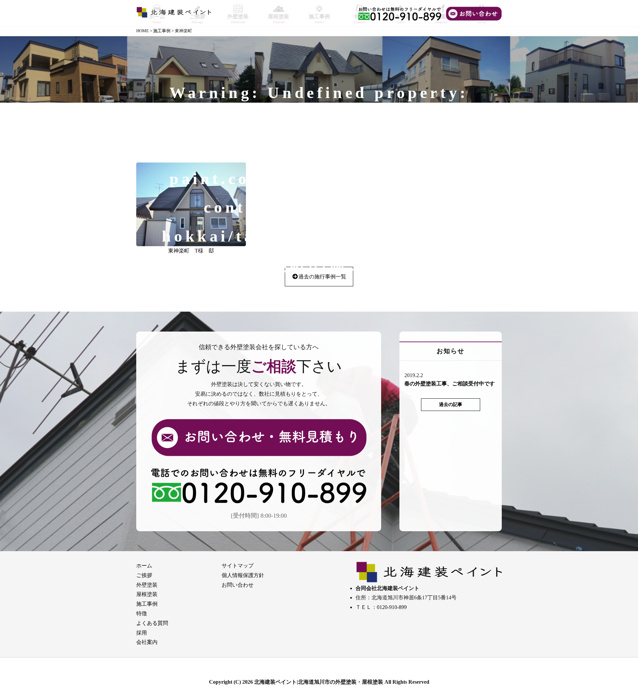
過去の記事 (450, 404)
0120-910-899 (392, 607)
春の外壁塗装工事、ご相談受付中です (449, 383)
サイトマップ (238, 565)
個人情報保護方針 (243, 575)
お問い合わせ (238, 585)
